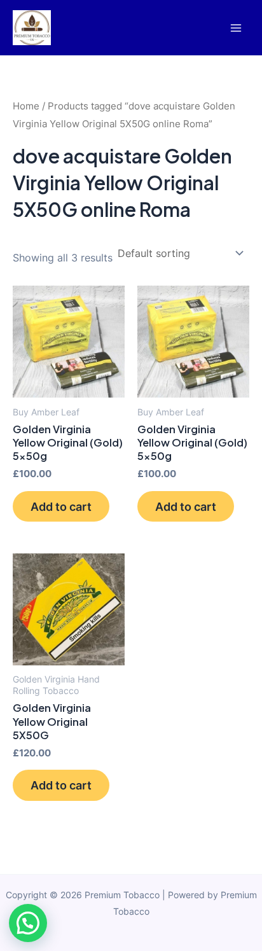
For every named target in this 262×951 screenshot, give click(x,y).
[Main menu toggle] (235, 27)
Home (26, 106)
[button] (28, 923)
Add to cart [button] (61, 506)
